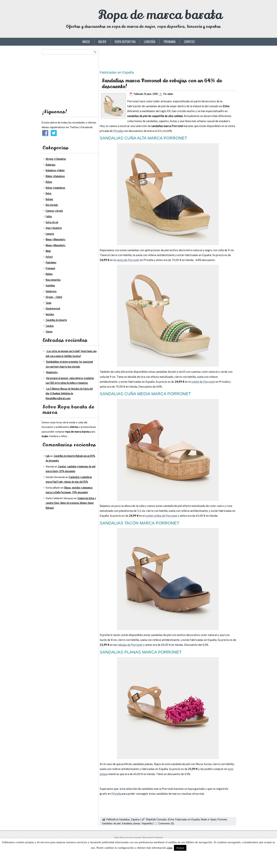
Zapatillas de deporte (56, 320)
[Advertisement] (70, 80)
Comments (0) (166, 823)
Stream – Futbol (54, 297)
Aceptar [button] (180, 847)
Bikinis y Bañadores (55, 176)
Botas (48, 193)
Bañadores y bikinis (55, 170)
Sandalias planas (131, 823)
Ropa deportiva (125, 41)
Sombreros (51, 291)
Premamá (169, 41)
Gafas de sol (52, 222)
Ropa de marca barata (160, 15)
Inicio (86, 41)
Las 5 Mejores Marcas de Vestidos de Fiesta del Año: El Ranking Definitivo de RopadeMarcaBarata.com (69, 393)
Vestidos (50, 314)
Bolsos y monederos (55, 187)
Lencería (149, 41)
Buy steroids (52, 205)
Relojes (49, 274)
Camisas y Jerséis (54, 210)
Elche (171, 819)
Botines (49, 199)
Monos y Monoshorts (55, 239)
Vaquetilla (147, 823)
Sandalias (50, 285)
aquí (169, 847)
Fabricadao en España (187, 819)
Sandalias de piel (111, 823)
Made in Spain (209, 819)
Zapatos (189, 41)
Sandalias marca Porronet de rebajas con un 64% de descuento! (162, 83)
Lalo (48, 456)
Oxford (49, 257)
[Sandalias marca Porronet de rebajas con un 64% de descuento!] (113, 116)
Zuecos (49, 331)
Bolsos (49, 182)
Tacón (48, 303)
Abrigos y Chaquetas (56, 159)
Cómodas (161, 819)
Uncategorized (53, 308)
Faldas (49, 216)
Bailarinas (50, 164)
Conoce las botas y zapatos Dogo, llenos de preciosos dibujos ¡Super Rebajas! (71, 503)
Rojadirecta (51, 372)
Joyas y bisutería (54, 228)
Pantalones (51, 262)
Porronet (222, 819)
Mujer (102, 41)
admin (170, 94)
